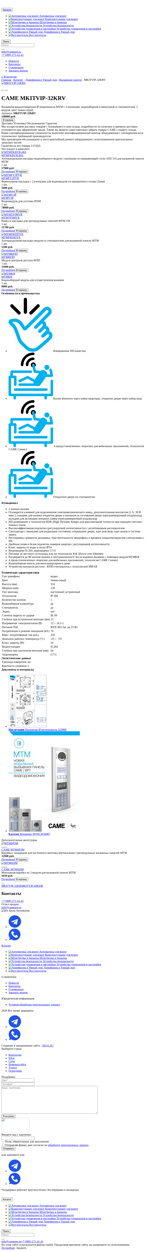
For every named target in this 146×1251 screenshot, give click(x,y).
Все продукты (37, 35)
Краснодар (15, 1054)
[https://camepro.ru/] (73, 3)
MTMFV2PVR (10, 178)
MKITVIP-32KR (11, 885)
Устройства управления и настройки (78, 28)
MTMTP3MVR (10, 217)
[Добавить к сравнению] (5, 847)
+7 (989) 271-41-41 (12, 54)
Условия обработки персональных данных (34, 1004)
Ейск (12, 1058)
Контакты (14, 986)
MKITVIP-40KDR (32, 885)
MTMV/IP (7, 197)
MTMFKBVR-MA (12, 155)
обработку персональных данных (68, 1145)
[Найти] (2, 49)
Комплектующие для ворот (61, 19)
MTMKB (6, 276)
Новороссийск (17, 1064)
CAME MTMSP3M (12, 849)
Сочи (12, 1061)
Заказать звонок (18, 992)
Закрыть (21, 1247)
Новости (14, 982)
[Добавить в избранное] (2, 847)
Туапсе (13, 1067)
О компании (16, 989)
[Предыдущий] (2, 90)
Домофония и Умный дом (59, 31)
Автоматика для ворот (53, 15)
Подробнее (8, 171)
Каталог (7, 9)
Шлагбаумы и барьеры (53, 22)
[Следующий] (6, 90)
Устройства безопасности (58, 25)
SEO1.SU (48, 1045)
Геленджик (15, 1070)
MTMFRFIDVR (10, 237)
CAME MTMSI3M (12, 869)
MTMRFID (8, 257)
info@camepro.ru (11, 51)
